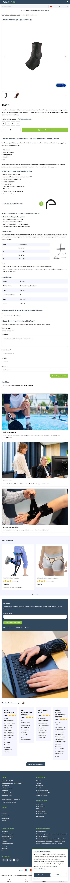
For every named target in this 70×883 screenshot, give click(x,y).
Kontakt (38, 780)
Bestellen (4, 841)
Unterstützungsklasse (7, 843)
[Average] (8, 331)
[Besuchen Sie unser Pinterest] (14, 860)
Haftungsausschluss (7, 875)
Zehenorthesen (40, 816)
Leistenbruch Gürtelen (42, 813)
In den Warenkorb (46, 130)
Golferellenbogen (41, 831)
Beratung (4, 846)
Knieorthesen (40, 804)
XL (18, 123)
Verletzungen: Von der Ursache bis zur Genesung (49, 843)
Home (3, 14)
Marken (4, 820)
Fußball (18, 14)
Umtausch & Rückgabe (42, 790)
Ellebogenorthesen (41, 809)
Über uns (38, 783)
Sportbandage (13, 14)
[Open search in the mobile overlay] (25, 6)
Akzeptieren (41, 875)
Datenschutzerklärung (7, 836)
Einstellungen (37, 878)
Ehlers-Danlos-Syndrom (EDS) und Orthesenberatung (50, 841)
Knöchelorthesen (41, 806)
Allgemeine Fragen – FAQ (43, 792)
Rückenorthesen (40, 811)
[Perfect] (13, 331)
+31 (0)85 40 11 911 (7, 795)
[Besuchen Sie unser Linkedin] (10, 860)
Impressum (5, 831)
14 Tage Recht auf (36, 10)
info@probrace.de (6, 792)
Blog (3, 850)
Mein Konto (39, 785)
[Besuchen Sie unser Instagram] (6, 860)
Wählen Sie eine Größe (17, 119)
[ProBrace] (8, 2)
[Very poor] (3, 331)
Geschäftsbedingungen (8, 834)
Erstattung (4, 848)
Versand (38, 788)
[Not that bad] (5, 331)
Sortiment (7, 14)
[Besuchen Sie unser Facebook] (3, 860)
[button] (3, 568)
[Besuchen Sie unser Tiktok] (17, 860)
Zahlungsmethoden (7, 838)
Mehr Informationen (13, 114)
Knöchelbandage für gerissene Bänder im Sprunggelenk (50, 838)
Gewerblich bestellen (42, 795)
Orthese (4, 811)
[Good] (10, 331)
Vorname (4, 358)
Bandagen (4, 813)
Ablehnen (58, 875)
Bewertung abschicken (59, 375)
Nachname (4, 366)
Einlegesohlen (5, 818)
